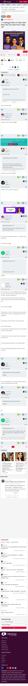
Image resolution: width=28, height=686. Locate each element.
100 (13, 446)
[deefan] (2, 60)
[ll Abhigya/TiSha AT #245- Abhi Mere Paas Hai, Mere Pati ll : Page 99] (4, 55)
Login (21, 1)
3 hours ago (15, 565)
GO (18, 54)
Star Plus (4, 655)
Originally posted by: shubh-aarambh (11, 372)
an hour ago (15, 593)
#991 (26, 85)
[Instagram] (10, 668)
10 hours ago (17, 579)
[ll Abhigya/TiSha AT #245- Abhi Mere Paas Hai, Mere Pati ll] (2, 55)
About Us (4, 640)
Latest (3, 542)
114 (22, 446)
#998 (26, 368)
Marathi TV (5, 610)
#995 (26, 221)
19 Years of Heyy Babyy (6, 563)
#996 (26, 257)
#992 (26, 119)
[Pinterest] (13, 668)
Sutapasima (22, 550)
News (3, 4)
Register (25, 1)
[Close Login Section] (26, 142)
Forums (8, 4)
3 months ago (9, 497)
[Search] (17, 1)
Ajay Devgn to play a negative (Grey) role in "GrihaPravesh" (11, 605)
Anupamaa (5, 545)
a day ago (18, 599)
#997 (26, 289)
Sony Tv (4, 660)
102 (18, 446)
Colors (3, 658)
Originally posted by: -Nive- (9, 261)
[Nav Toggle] (1, 1)
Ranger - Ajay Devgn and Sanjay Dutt (9, 584)
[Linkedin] (15, 668)
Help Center (4, 646)
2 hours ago (16, 550)
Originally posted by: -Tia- (8, 225)
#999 (26, 397)
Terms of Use (5, 647)
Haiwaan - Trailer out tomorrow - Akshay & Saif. (12, 569)
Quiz (19, 4)
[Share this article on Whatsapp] (18, 67)
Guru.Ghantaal (22, 558)
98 (8, 446)
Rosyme (23, 571)
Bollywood (5, 553)
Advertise (4, 642)
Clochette (23, 607)
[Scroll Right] (26, 75)
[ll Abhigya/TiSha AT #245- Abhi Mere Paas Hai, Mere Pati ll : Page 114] (26, 55)
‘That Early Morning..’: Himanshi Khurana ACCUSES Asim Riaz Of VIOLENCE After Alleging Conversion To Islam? (7, 467)
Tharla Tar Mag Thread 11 (7, 612)
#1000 (26, 424)
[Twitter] (5, 668)
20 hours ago (17, 586)
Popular (7, 542)
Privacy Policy (5, 649)
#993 (26, 154)
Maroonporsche (22, 565)
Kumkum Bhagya (8, 19)
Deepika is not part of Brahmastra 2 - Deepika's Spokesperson (12, 555)
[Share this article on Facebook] (13, 67)
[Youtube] (8, 668)
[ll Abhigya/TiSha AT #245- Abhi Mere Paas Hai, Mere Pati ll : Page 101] (24, 55)
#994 (26, 187)
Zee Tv (3, 657)
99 (10, 446)
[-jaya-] (9, 60)
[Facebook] (2, 668)
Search (25, 51)
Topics (13, 4)
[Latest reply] (17, 497)
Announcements (14, 542)
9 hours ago (18, 571)
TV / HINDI (4, 462)
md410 (23, 614)
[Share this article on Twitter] (15, 67)
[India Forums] (7, 2)
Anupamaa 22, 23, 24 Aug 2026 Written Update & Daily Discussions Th (13, 547)
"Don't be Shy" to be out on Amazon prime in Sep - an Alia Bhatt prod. (13, 577)
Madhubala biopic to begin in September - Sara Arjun (13, 591)
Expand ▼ (16, 492)
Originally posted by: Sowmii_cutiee (11, 89)
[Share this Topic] (10, 67)
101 (16, 446)
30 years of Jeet (4, 597)
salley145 (14, 497)
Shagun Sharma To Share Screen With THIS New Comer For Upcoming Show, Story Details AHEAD (21, 466)
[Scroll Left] (2, 75)
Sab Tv (3, 662)
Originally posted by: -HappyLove (10, 158)
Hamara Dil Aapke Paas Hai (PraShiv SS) (15, 481)
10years (5, 60)
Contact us (4, 644)
